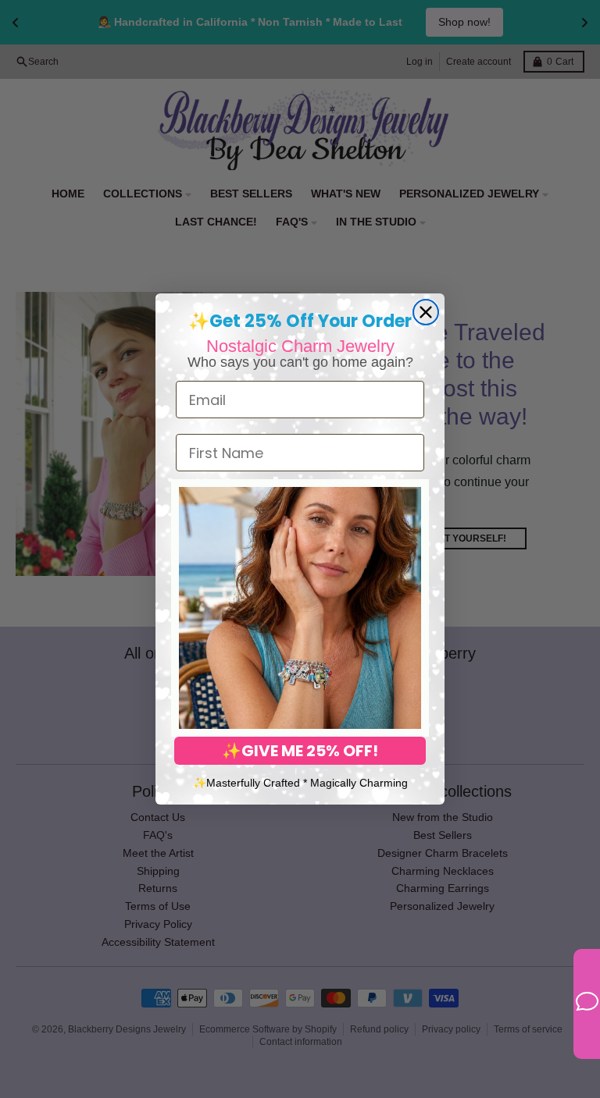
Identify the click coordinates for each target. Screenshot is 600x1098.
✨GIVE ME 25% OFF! (300, 751)
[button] (300, 608)
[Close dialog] (425, 312)
